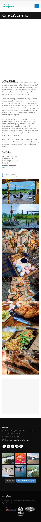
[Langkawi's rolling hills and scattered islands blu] (20, 471)
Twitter (8, 446)
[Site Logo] (6, 6)
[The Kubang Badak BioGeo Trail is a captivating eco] (33, 471)
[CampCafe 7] (20, 313)
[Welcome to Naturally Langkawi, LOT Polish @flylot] (33, 458)
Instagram (17, 446)
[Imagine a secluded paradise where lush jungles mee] (8, 471)
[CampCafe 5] (20, 264)
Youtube (12, 446)
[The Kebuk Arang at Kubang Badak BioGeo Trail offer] (8, 458)
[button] (37, 6)
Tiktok (21, 446)
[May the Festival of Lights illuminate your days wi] (20, 458)
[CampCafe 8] (20, 338)
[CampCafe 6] (20, 289)
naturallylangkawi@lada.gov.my (19, 440)
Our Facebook (10, 175)
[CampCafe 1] (20, 191)
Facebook (4, 446)
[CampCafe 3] (20, 215)
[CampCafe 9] (20, 362)
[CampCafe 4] (20, 240)
